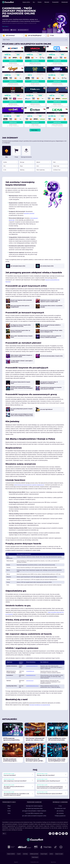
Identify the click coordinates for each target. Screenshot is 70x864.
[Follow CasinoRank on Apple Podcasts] (66, 839)
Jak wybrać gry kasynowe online (34, 812)
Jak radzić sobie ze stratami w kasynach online (32, 820)
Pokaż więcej (34, 130)
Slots (9, 818)
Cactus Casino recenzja (57, 124)
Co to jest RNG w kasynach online (34, 817)
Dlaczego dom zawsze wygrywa (34, 809)
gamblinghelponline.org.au (32, 685)
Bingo (8, 811)
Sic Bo (8, 816)
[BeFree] (55, 852)
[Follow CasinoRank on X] (56, 839)
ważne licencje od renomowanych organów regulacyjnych (29, 484)
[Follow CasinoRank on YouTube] (59, 839)
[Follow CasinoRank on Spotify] (62, 839)
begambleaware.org (30, 675)
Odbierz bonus (13, 60)
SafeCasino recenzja (35, 104)
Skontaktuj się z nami (59, 814)
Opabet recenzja (13, 124)
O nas (59, 811)
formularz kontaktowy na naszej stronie (39, 704)
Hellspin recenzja (57, 104)
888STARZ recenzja (13, 104)
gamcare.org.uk (29, 680)
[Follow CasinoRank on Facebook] (49, 839)
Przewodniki (55, 2)
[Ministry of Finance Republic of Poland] (11, 852)
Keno (9, 814)
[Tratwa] (45, 852)
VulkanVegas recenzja (13, 83)
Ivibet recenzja (35, 124)
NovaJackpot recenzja (57, 83)
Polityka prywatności (59, 821)
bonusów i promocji (29, 213)
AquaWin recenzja (35, 83)
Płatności (46, 2)
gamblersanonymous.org (32, 666)
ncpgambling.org (30, 671)
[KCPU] (35, 852)
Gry (34, 2)
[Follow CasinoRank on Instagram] (52, 839)
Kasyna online (26, 2)
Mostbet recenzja (13, 63)
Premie (39, 2)
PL (3, 839)
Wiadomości (65, 2)
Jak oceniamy (59, 816)
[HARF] (24, 852)
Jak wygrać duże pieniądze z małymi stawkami (34, 814)
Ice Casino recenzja (57, 63)
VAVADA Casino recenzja (35, 63)
